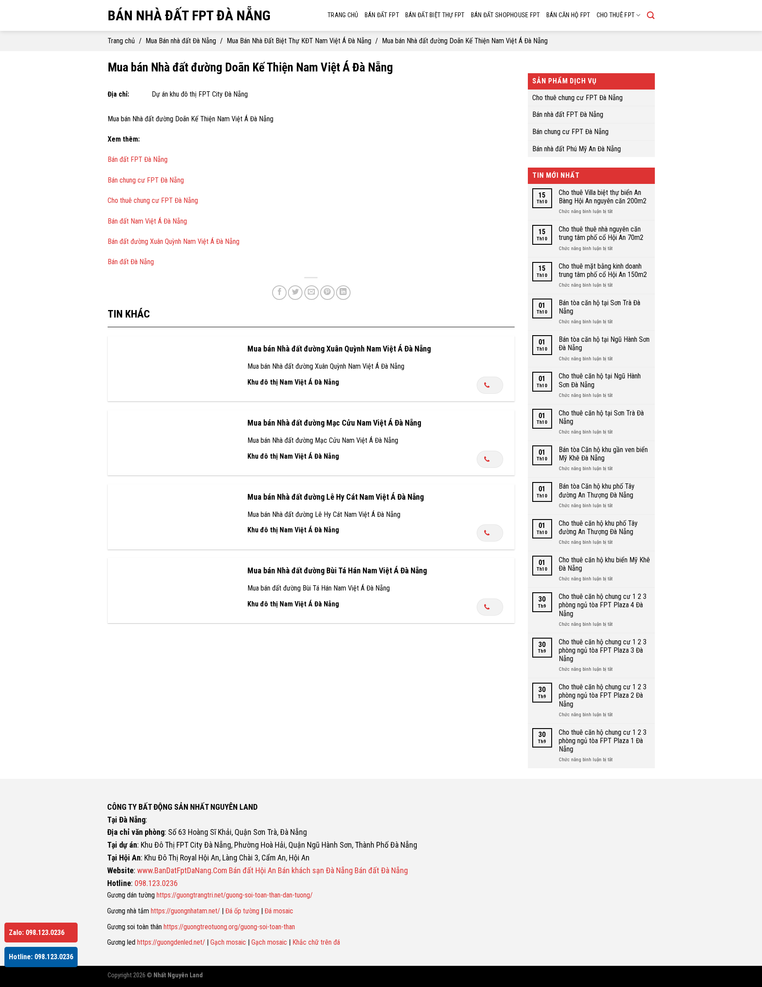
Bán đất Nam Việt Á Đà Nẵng (147, 221)
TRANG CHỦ (343, 15)
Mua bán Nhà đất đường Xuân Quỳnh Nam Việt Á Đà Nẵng (339, 348)
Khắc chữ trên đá (316, 942)
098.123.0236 (156, 883)
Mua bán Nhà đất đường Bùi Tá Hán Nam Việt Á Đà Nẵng (337, 570)
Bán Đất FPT (382, 15)
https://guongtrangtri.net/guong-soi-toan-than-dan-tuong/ (235, 895)
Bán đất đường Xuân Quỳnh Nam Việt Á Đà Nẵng (173, 241)
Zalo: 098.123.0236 (36, 932)
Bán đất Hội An (252, 870)
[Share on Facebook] (279, 292)
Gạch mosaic (228, 942)
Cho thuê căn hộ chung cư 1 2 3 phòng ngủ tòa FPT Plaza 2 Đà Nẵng (602, 695)
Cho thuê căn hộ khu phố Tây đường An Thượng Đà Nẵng (597, 527)
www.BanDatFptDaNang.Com (182, 870)
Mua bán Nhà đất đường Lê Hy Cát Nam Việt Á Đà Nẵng (335, 496)
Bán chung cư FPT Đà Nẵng (146, 180)
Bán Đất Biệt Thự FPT (435, 15)
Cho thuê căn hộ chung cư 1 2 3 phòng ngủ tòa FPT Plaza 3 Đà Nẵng (602, 649)
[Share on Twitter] (295, 292)
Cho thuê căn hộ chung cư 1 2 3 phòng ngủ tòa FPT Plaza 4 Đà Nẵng (602, 604)
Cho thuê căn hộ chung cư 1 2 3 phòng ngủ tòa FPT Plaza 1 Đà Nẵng (602, 740)
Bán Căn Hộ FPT (568, 15)
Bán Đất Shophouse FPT (505, 15)
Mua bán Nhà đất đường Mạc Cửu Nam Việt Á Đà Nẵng (334, 422)
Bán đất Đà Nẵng (131, 262)
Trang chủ (121, 41)
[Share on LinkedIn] (343, 292)
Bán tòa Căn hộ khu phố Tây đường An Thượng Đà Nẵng (596, 490)
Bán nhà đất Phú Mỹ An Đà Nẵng (576, 148)
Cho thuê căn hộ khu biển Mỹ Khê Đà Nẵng (604, 564)
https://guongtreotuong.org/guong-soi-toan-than (229, 927)
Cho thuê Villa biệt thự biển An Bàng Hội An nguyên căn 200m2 (602, 196)
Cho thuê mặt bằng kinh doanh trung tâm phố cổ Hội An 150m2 (602, 270)
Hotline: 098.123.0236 (41, 957)
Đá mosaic (279, 911)
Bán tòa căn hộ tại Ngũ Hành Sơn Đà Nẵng (603, 343)
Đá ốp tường (242, 911)
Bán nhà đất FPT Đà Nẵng (189, 15)
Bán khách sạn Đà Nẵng (315, 870)
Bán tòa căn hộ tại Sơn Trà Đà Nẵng (599, 306)
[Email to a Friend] (311, 292)
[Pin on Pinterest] (327, 292)
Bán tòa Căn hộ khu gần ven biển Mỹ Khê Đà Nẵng (602, 453)
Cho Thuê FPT (616, 15)
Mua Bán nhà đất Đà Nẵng (181, 41)
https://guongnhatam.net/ (185, 911)
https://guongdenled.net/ (171, 942)
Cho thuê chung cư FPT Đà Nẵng (153, 200)
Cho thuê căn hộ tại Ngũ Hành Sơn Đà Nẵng (599, 380)
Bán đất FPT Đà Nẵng (138, 159)
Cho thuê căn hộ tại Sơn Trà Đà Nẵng (600, 416)
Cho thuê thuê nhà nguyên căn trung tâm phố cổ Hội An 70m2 (600, 233)
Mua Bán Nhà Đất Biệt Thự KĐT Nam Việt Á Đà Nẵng (299, 41)
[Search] (650, 16)
